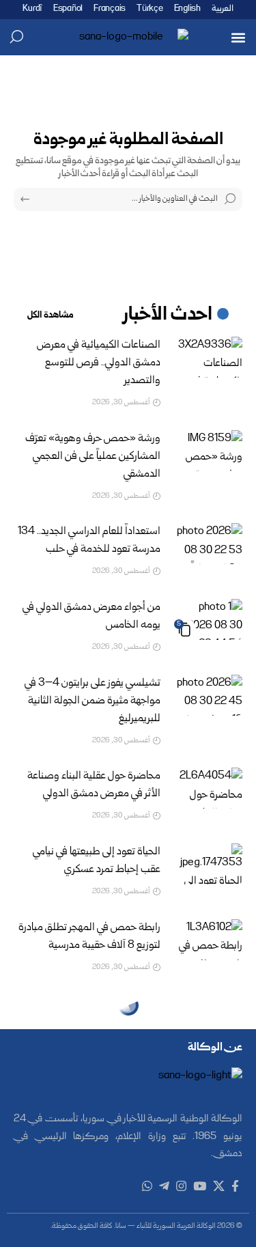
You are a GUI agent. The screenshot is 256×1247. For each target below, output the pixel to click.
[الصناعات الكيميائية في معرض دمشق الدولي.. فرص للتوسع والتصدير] (208, 357)
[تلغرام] (164, 1186)
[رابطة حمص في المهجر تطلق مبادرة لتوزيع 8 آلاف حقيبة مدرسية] (208, 939)
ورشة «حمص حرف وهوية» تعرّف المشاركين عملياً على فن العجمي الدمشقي (92, 457)
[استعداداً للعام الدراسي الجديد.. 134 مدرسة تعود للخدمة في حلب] (208, 543)
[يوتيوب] (200, 1186)
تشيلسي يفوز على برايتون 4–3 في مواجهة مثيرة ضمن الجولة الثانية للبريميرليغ (92, 701)
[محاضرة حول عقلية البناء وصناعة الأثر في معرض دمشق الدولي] (208, 788)
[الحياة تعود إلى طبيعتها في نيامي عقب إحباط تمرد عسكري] (208, 863)
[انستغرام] (181, 1186)
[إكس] (219, 1186)
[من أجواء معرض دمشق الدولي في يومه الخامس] (208, 619)
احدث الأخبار (168, 315)
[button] (238, 37)
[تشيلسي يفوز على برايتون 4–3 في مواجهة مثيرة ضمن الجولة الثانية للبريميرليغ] (208, 695)
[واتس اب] (147, 1186)
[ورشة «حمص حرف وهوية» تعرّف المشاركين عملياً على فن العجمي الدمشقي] (208, 450)
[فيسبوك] (235, 1186)
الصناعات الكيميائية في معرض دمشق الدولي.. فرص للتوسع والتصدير (98, 363)
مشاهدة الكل (50, 315)
